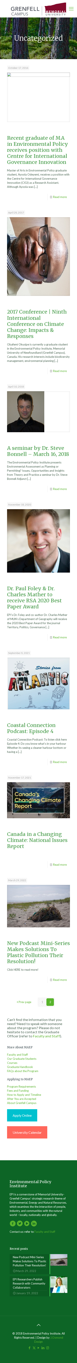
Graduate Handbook (20, 1067)
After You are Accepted (21, 1099)
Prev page (25, 1002)
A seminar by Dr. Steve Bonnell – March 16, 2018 (38, 451)
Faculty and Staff (46, 1036)
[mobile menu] (71, 8)
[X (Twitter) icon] (34, 1348)
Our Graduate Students (21, 1058)
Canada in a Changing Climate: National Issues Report (37, 840)
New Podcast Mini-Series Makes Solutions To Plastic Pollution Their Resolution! (38, 952)
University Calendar (27, 1132)
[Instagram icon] (47, 1348)
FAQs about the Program (22, 1071)
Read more (60, 197)
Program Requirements (21, 1086)
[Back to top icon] (38, 1324)
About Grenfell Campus (21, 1103)
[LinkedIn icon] (43, 1348)
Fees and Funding (18, 1090)
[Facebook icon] (29, 1348)
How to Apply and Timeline (24, 1094)
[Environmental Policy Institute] (38, 8)
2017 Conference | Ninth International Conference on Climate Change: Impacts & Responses (37, 324)
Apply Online (22, 1115)
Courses (12, 1063)
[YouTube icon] (38, 1348)
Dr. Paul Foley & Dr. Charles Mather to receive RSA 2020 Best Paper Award (34, 597)
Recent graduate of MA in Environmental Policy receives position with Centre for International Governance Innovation (37, 150)
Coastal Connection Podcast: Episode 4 (31, 728)
